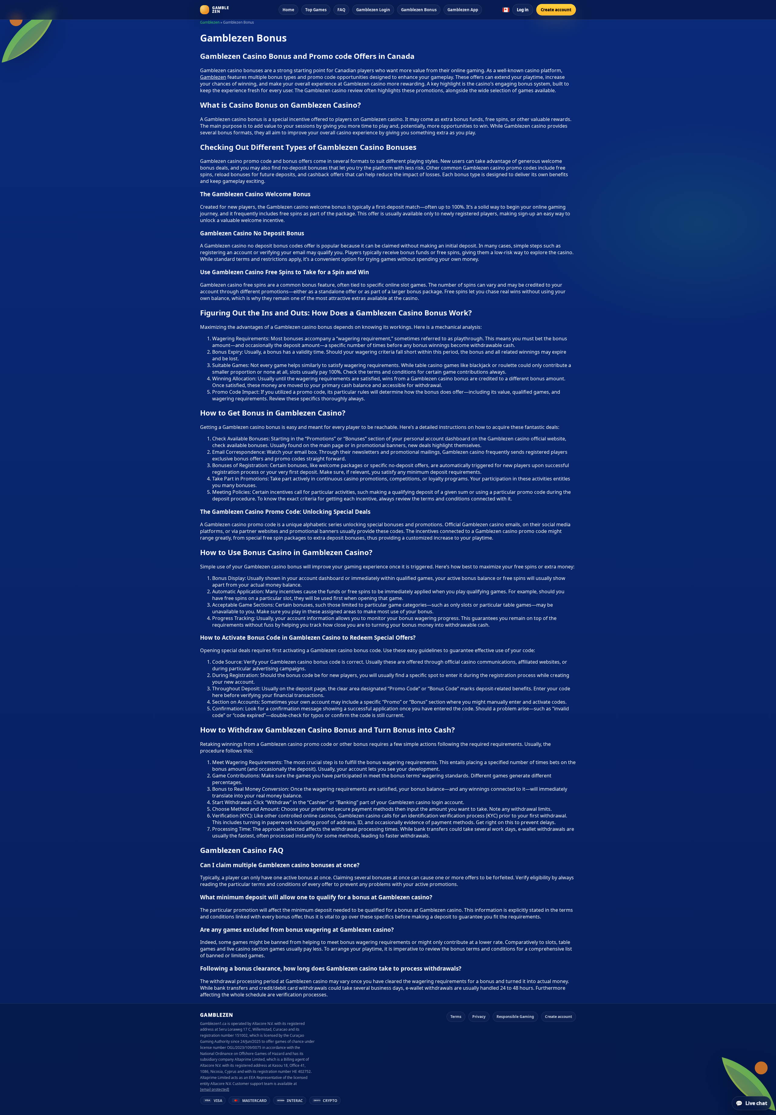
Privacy (479, 1016)
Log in (523, 9)
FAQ (341, 9)
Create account (556, 9)
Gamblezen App (462, 9)
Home (288, 9)
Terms (455, 1016)
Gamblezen (209, 22)
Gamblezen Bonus (418, 9)
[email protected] (214, 1089)
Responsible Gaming (515, 1016)
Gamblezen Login (373, 9)
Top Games (315, 9)
